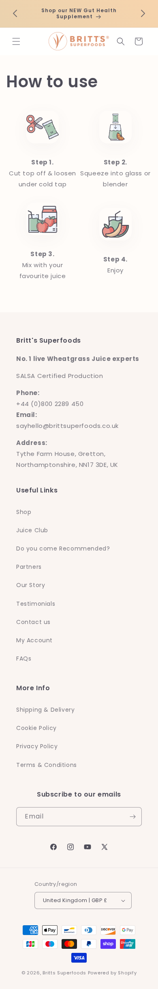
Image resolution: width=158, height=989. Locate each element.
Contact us (33, 622)
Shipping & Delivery (45, 710)
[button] (16, 41)
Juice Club (32, 530)
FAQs (23, 658)
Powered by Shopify (112, 973)
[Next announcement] (143, 13)
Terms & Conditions (46, 765)
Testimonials (35, 604)
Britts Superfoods (64, 973)
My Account (34, 640)
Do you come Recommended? (63, 548)
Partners (29, 567)
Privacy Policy (37, 746)
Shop (23, 512)
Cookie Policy (36, 728)
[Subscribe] (132, 816)
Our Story (30, 585)
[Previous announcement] (15, 13)
